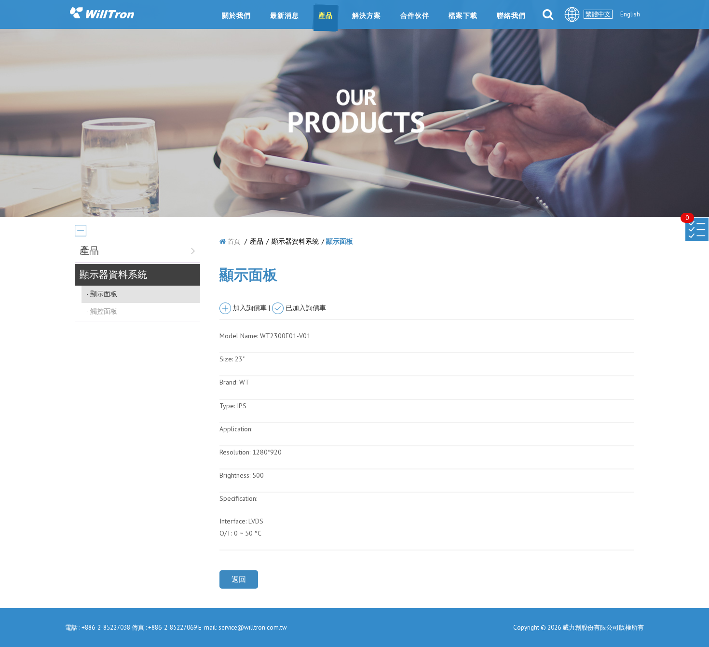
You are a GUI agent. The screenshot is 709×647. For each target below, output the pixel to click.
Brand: (228, 382)
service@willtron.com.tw (252, 627)
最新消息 (284, 15)
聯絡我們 (511, 15)
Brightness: (234, 475)
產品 (325, 15)
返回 (239, 579)
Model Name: (238, 335)
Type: (228, 405)
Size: (226, 359)
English (630, 14)
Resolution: (234, 452)
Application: (235, 429)
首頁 (234, 241)
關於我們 (236, 15)
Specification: (238, 498)
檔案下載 (463, 15)
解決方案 (366, 15)
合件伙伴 (414, 15)
